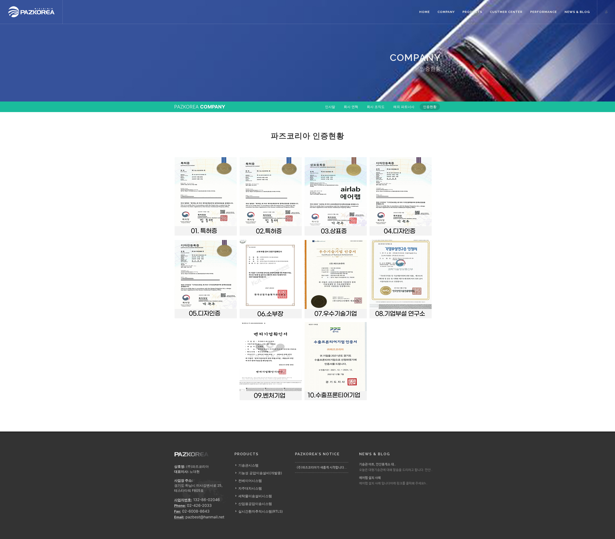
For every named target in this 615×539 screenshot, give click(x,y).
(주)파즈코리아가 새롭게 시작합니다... (321, 467)
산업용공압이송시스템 (255, 504)
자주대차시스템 (250, 488)
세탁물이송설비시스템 (255, 496)
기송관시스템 (248, 465)
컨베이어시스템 (250, 481)
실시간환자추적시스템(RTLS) (260, 511)
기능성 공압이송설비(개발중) (260, 473)
